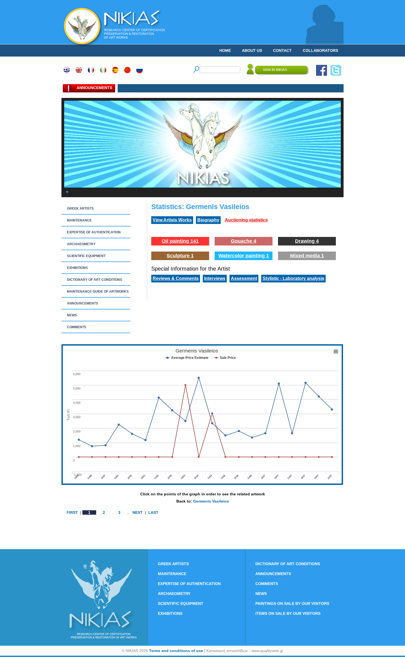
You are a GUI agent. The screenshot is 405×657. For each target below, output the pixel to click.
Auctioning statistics (246, 220)
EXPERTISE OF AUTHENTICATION (94, 232)
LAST (153, 512)
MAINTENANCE (79, 220)
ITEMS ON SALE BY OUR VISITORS (287, 613)
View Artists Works (172, 220)
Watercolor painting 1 (243, 255)
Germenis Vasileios (211, 501)
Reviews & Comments (176, 278)
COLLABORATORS (320, 50)
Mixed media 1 (307, 255)
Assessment (244, 278)
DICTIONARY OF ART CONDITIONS (94, 280)
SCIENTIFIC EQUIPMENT (86, 256)
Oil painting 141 (180, 241)
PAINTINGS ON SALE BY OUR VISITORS (292, 603)
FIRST (72, 512)
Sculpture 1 (180, 255)
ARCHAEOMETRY (81, 244)
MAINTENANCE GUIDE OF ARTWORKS (98, 291)
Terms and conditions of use (176, 650)
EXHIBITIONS (77, 268)
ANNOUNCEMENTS (82, 303)
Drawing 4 (307, 241)
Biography (208, 220)
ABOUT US (252, 50)
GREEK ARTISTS (80, 208)
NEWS (72, 315)
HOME (225, 50)
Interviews (214, 278)
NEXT (138, 512)
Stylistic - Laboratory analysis (293, 278)
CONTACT (282, 50)
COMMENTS (76, 327)
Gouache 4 (243, 241)
